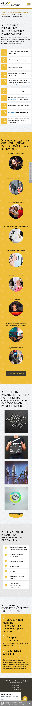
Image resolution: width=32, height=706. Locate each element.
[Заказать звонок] (30, 172)
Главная (4, 12)
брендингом (17, 84)
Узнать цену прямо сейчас (16, 373)
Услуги (10, 12)
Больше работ (16, 514)
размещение (12, 112)
